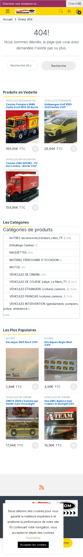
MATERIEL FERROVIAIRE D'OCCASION (34, 260)
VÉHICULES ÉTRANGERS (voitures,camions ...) (57, 101)
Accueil (7, 19)
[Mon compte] (69, 11)
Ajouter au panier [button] (34, 148)
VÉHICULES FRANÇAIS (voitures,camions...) (37, 296)
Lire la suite (73, 445)
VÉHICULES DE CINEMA (24, 274)
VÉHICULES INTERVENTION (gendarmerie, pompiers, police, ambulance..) (41, 306)
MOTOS (14, 267)
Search (61, 11)
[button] (80, 3)
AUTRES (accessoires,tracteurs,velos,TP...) (37, 238)
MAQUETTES (18, 252)
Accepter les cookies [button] (33, 544)
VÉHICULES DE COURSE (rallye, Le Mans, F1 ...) (39, 281)
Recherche (58, 65)
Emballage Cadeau (21, 245)
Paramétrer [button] (33, 538)
